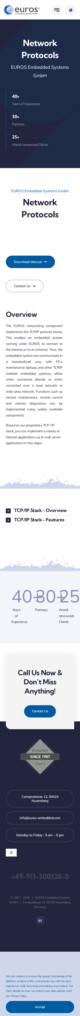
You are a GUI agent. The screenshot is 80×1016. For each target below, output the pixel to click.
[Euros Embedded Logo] (22, 6)
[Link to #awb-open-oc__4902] (70, 10)
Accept (40, 1007)
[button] (40, 510)
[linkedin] (40, 920)
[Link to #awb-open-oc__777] (56, 10)
